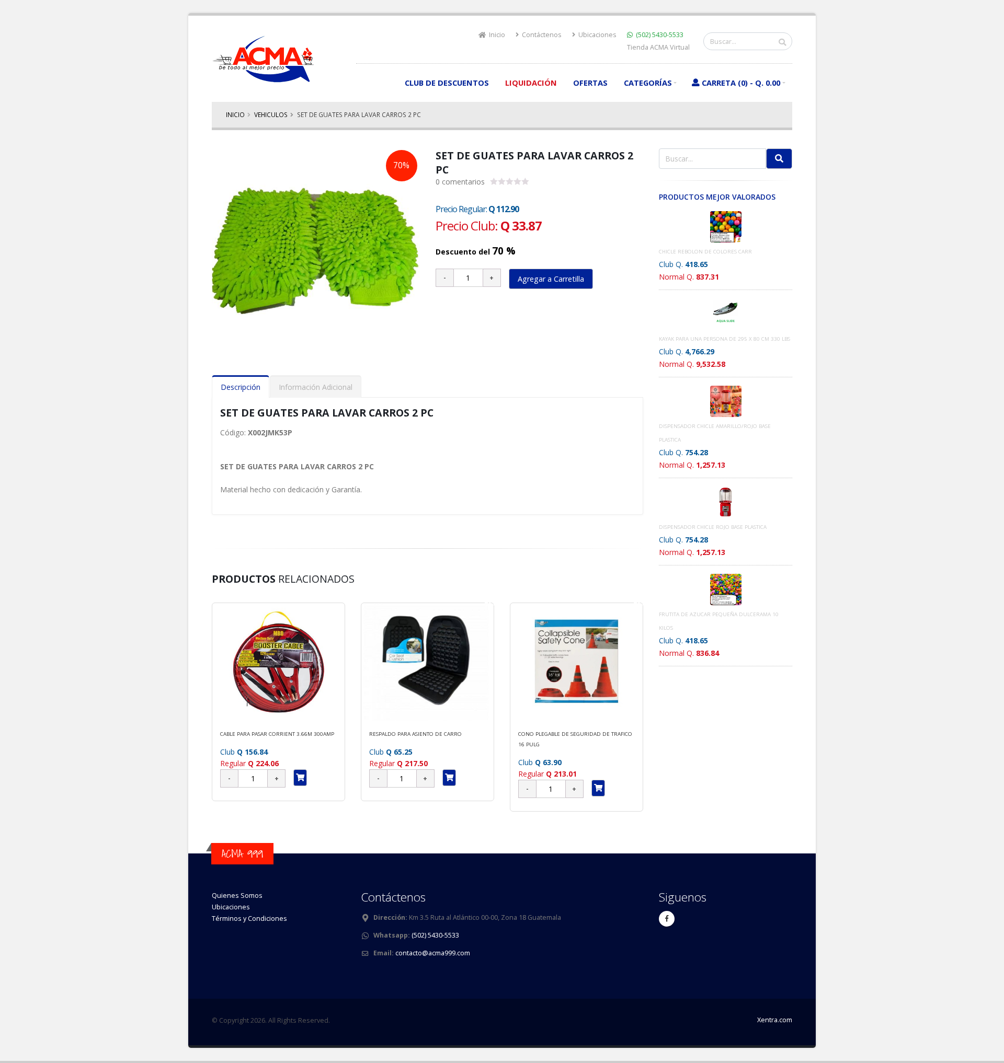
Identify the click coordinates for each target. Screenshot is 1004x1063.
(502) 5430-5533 (659, 34)
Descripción (240, 387)
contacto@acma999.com (432, 953)
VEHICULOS (271, 114)
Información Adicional (315, 387)
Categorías (648, 82)
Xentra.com (774, 1019)
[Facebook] (667, 919)
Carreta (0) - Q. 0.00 (741, 82)
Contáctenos (541, 34)
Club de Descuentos (447, 82)
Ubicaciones (597, 34)
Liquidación (531, 82)
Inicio (496, 34)
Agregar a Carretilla (551, 279)
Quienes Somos (237, 895)
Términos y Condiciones (249, 918)
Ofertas (590, 82)
